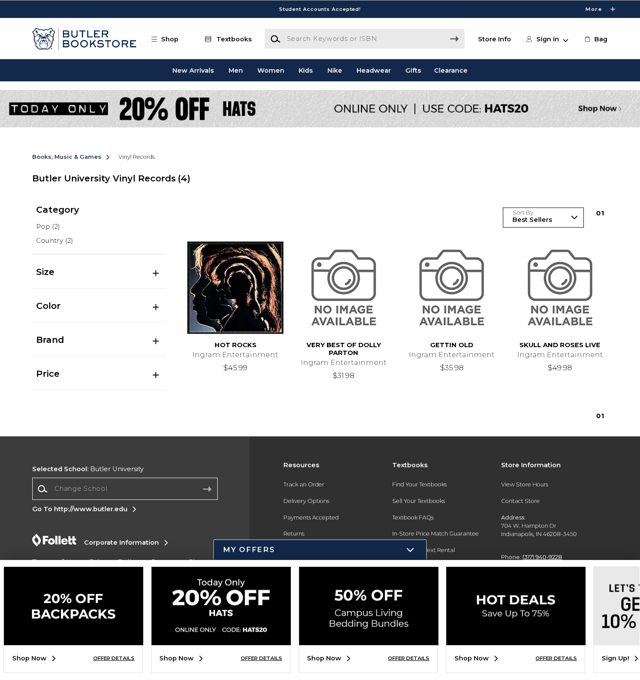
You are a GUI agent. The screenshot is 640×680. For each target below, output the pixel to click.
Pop (48, 226)
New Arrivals (193, 70)
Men (236, 70)
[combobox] (125, 489)
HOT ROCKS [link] (235, 345)
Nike (334, 70)
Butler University (88, 469)
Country (55, 240)
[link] (595, 39)
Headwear (374, 70)
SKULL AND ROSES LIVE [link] (559, 345)
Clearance (451, 70)
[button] (320, 9)
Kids (306, 70)
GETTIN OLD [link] (451, 345)
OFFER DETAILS (114, 658)
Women (270, 70)
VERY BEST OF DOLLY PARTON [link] (344, 349)
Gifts (413, 70)
